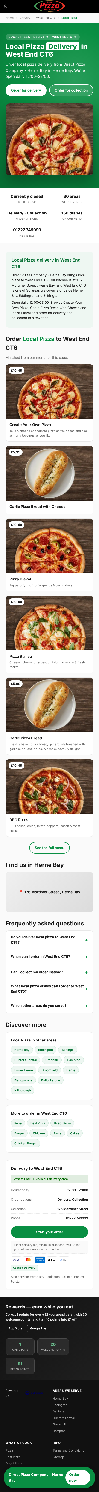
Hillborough (22, 1090)
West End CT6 (46, 17)
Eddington (45, 1050)
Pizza (18, 1123)
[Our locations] (6, 6)
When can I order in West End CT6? (40, 956)
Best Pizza (37, 1123)
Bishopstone (23, 1080)
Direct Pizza (62, 1123)
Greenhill (51, 1060)
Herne (70, 1070)
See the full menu (49, 848)
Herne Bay (21, 1050)
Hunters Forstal (25, 1060)
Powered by (12, 1393)
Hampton (73, 1060)
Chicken (39, 1133)
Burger (19, 1133)
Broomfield (50, 1070)
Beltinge (68, 1050)
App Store (15, 1328)
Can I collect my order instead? (37, 972)
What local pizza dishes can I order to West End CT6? (47, 989)
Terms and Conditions (68, 1450)
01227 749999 (27, 230)
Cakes (74, 1133)
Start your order (49, 1232)
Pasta (57, 1133)
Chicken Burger (25, 1143)
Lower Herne (23, 1070)
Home (10, 17)
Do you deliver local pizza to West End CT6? (43, 939)
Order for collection (71, 90)
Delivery (24, 17)
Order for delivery (26, 90)
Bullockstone (50, 1080)
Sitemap (58, 1457)
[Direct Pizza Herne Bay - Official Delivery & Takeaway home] (49, 6)
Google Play (38, 1328)
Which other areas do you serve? (38, 1005)
